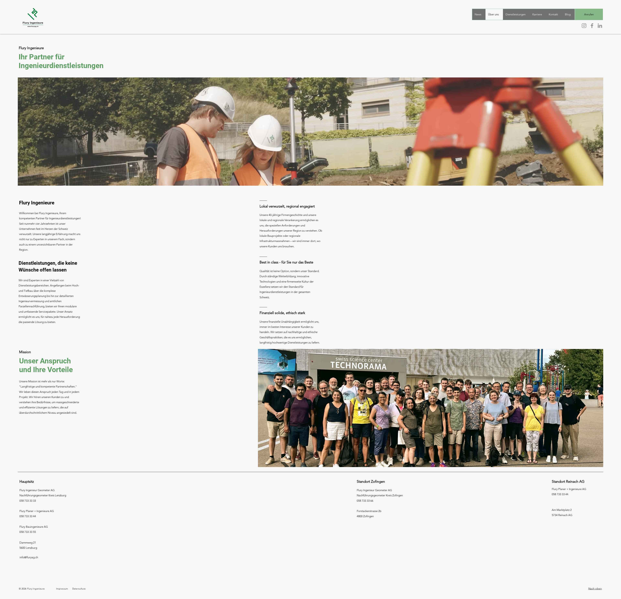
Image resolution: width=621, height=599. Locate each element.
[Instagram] (584, 25)
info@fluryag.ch (29, 557)
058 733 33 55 (27, 532)
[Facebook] (592, 25)
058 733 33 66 (365, 500)
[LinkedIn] (600, 25)
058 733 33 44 (27, 516)
